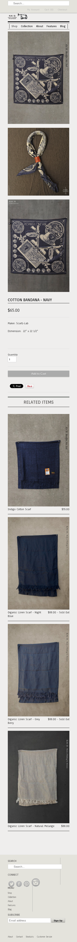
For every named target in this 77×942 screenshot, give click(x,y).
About (39, 26)
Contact (19, 936)
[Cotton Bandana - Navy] (38, 78)
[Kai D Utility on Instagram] (36, 887)
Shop (14, 26)
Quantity (13, 354)
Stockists (30, 936)
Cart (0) (49, 9)
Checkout (62, 9)
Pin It (29, 386)
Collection (27, 26)
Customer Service (44, 936)
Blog (63, 26)
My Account (33, 9)
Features (52, 26)
